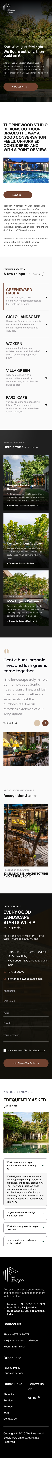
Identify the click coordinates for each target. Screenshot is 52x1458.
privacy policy (38, 1050)
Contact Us (10, 1418)
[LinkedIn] (34, 1397)
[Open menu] (45, 8)
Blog (6, 1412)
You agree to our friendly (26, 1050)
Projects (8, 1406)
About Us (8, 1394)
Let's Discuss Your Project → (26, 1063)
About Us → (18, 195)
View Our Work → (20, 86)
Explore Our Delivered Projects (21, 621)
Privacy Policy (11, 1368)
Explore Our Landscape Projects (22, 505)
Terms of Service (13, 1373)
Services (8, 1400)
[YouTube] (29, 1397)
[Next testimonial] (45, 723)
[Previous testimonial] (37, 723)
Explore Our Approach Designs (21, 563)
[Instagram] (39, 1397)
